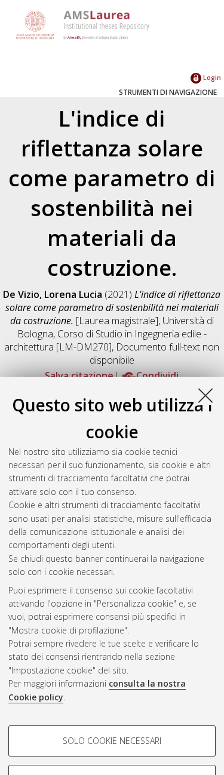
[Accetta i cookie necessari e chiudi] (205, 395)
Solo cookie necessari (112, 740)
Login (211, 77)
